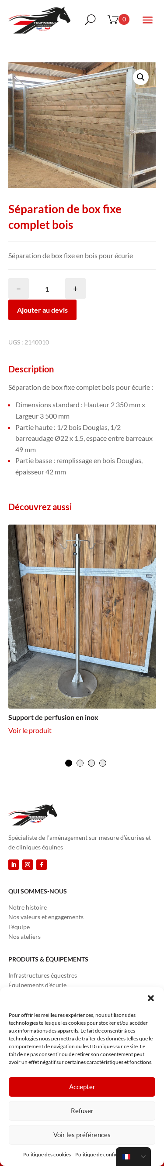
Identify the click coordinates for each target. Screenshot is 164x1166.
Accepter (82, 1087)
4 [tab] (102, 763)
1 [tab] (68, 763)
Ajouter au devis (42, 310)
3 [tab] (91, 763)
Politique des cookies (47, 1154)
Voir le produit (30, 730)
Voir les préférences (82, 1135)
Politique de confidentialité (105, 1154)
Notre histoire (27, 907)
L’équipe (19, 927)
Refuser (82, 1111)
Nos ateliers (24, 936)
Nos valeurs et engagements (46, 917)
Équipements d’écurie (37, 985)
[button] (151, 998)
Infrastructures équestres (42, 975)
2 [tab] (80, 763)
